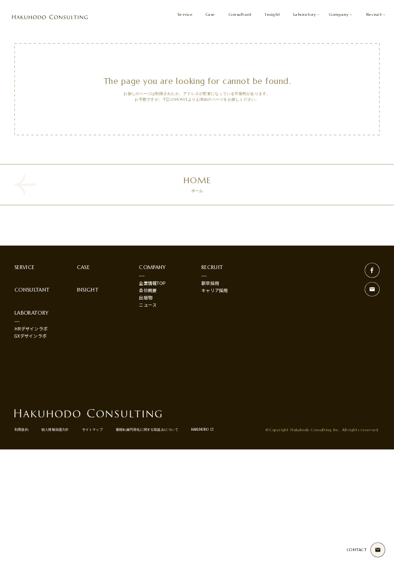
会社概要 (148, 290)
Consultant (240, 14)
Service (185, 14)
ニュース (148, 305)
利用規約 (21, 429)
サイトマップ (92, 429)
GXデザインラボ (30, 336)
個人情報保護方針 (55, 429)
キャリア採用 (214, 290)
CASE (83, 267)
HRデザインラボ (31, 329)
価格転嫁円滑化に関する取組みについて (147, 429)
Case (210, 14)
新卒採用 (210, 283)
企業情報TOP (152, 283)
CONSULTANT (31, 289)
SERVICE (24, 267)
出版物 (145, 298)
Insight (272, 14)
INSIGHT (87, 289)
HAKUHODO (200, 429)
